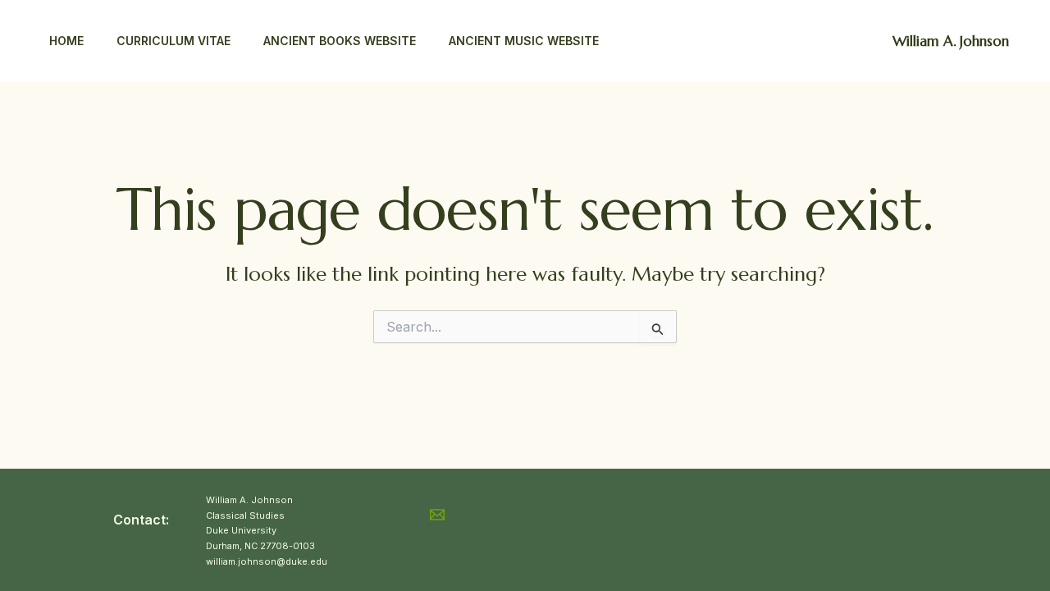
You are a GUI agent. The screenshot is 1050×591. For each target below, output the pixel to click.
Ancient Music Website (524, 41)
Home (66, 41)
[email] (440, 514)
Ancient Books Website (339, 41)
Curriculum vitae (173, 41)
